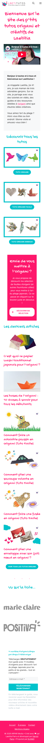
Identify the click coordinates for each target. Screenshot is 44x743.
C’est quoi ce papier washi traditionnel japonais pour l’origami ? (22, 360)
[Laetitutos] (13, 3)
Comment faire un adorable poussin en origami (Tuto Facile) (19, 439)
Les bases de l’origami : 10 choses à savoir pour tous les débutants (21, 400)
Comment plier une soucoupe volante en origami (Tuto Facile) (19, 479)
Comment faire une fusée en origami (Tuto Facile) (22, 516)
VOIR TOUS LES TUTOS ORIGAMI (22, 567)
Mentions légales (22, 729)
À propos (22, 725)
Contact (31, 725)
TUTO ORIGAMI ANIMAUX (22, 242)
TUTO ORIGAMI (22, 172)
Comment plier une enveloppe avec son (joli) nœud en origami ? (21, 553)
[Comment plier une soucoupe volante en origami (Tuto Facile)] (22, 469)
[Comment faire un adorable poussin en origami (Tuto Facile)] (22, 429)
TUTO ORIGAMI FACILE (22, 207)
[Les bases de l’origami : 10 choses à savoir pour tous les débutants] (22, 390)
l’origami (22, 104)
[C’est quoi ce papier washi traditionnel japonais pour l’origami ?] (22, 350)
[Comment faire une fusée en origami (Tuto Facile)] (22, 508)
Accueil (12, 725)
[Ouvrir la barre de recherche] (33, 3)
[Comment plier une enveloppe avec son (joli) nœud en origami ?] (22, 543)
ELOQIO (31, 739)
